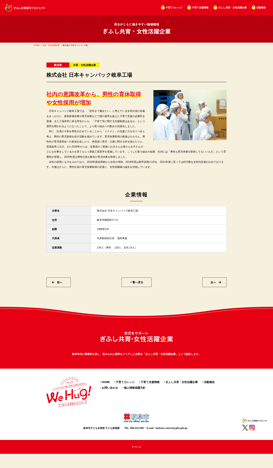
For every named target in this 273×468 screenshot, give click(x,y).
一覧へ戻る (136, 282)
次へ (213, 282)
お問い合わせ (110, 387)
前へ (59, 282)
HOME (36, 45)
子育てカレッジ (174, 7)
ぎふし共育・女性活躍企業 (232, 7)
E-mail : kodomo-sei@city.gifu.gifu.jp (167, 428)
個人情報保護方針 (135, 387)
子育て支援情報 (200, 7)
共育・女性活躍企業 (51, 45)
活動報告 (261, 7)
